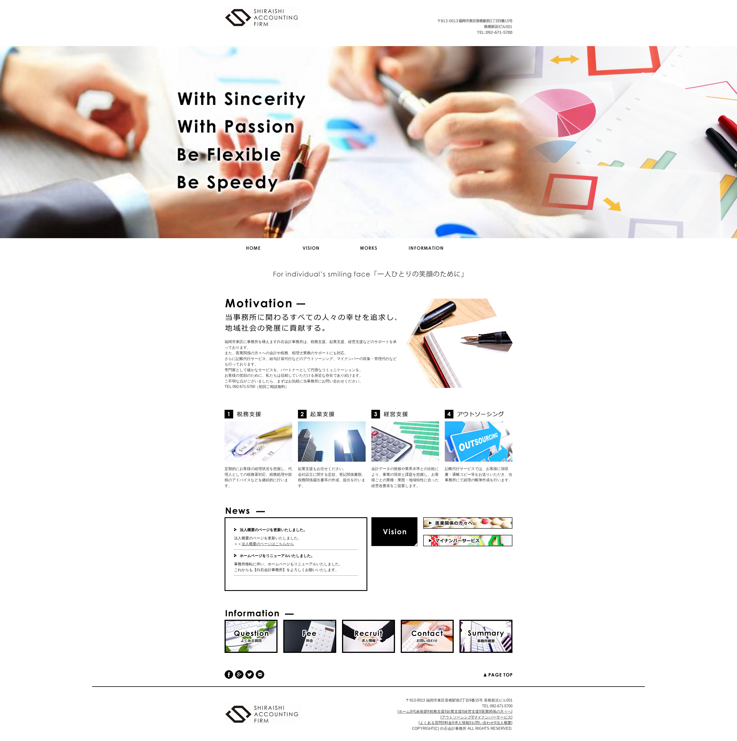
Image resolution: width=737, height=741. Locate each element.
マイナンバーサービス (492, 717)
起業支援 (454, 711)
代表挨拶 (419, 711)
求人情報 (461, 723)
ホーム (404, 711)
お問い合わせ (483, 723)
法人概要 (503, 723)
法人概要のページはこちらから (268, 544)
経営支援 (471, 711)
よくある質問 (431, 723)
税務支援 (437, 711)
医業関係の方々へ (496, 711)
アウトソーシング (457, 717)
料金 (448, 723)
